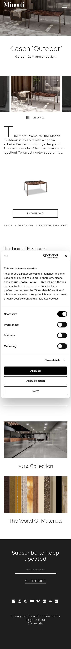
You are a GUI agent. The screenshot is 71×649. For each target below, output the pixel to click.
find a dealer (24, 225)
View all (38, 118)
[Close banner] (66, 256)
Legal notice (35, 620)
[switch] (62, 324)
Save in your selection (51, 225)
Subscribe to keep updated (35, 556)
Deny (35, 390)
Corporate (35, 623)
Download (35, 213)
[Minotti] (14, 4)
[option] (35, 18)
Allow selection (35, 380)
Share (8, 225)
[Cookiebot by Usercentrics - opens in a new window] (44, 256)
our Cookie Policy (24, 281)
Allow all (35, 370)
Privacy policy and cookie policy (35, 616)
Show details (52, 360)
